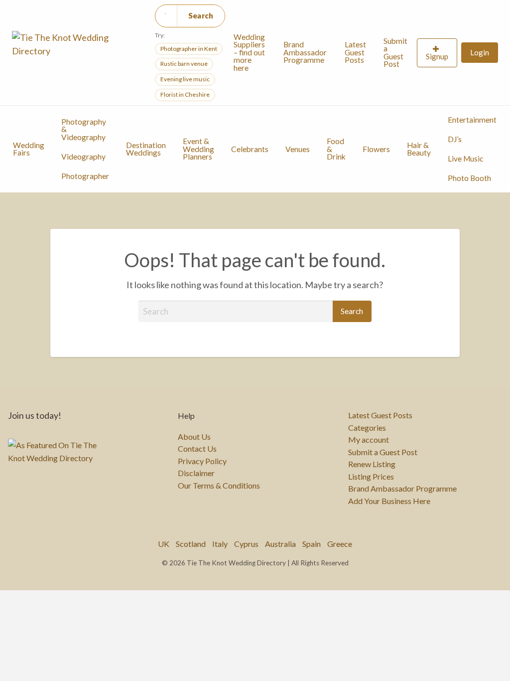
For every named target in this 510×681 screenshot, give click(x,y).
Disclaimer (196, 473)
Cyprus (246, 543)
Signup (437, 56)
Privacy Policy (202, 461)
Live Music (465, 158)
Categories (367, 428)
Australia (280, 543)
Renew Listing (371, 464)
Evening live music (185, 79)
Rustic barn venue (184, 63)
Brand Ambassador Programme (305, 52)
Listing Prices (371, 477)
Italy (220, 543)
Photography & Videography (83, 129)
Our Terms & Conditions (219, 486)
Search (201, 15)
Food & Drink (336, 149)
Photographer (85, 175)
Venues (297, 149)
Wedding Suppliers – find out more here (249, 52)
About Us (194, 437)
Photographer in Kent (188, 48)
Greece (339, 543)
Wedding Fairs (28, 149)
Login (479, 52)
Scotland (191, 543)
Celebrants (249, 149)
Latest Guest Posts (355, 52)
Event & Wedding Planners (198, 149)
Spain (311, 543)
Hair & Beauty (419, 149)
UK (163, 543)
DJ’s (455, 139)
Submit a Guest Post (395, 52)
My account (368, 440)
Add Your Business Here (389, 501)
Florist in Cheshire (185, 94)
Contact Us (197, 449)
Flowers (376, 149)
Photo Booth (469, 177)
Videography (83, 156)
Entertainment (472, 119)
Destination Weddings (146, 149)
